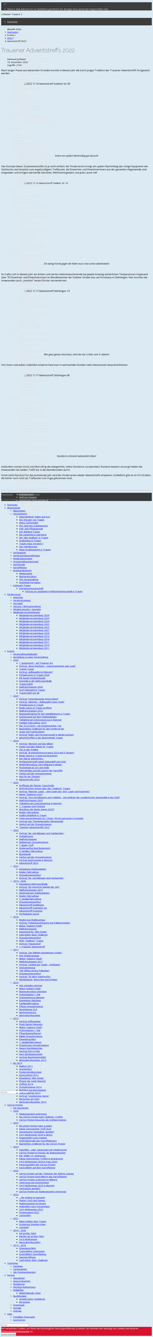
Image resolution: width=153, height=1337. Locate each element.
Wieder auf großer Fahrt (31, 982)
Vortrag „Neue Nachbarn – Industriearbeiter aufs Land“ (33, 215)
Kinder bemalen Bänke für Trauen (36, 746)
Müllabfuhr (18, 1045)
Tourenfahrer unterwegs (32, 1251)
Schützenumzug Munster (32, 997)
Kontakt (17, 1307)
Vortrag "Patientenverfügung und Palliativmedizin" (34, 594)
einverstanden (8, 1334)
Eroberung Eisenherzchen (32, 1224)
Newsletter (19, 1278)
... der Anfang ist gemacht (32, 1197)
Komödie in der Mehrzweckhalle (27, 236)
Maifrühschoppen (28, 497)
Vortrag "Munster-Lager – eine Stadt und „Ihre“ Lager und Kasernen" (33, 416)
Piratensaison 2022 (29, 1212)
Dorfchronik (19, 91)
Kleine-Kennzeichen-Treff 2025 (35, 1128)
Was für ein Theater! (29, 392)
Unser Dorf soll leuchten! (31, 312)
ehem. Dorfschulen (28, 46)
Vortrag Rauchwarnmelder (32, 741)
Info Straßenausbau (29, 955)
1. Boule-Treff (26, 503)
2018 (16, 916)
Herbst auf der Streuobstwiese (27, 388)
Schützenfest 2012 (29, 1075)
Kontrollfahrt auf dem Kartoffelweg (37, 1167)
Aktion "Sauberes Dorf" (31, 422)
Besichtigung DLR (28, 1009)
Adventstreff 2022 (28, 863)
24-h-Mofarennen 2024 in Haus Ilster (38, 1161)
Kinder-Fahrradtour (29, 455)
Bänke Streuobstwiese (30, 1036)
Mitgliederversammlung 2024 (34, 158)
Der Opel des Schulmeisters (33, 525)
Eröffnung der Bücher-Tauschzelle (30, 403)
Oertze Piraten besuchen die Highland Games (42, 1119)
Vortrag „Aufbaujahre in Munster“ (36, 671)
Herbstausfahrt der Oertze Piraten (37, 1164)
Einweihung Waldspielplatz (32, 868)
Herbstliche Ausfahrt (29, 1188)
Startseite (12, 21)
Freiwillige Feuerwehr (24, 1316)
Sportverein (19, 1319)
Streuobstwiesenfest (30, 652)
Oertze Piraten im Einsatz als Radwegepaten (42, 1152)
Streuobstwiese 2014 (30, 1086)
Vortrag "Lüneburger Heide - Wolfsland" (39, 964)
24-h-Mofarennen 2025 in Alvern (35, 1134)
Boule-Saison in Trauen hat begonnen (38, 755)
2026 (16, 204)
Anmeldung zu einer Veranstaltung (23, 200)
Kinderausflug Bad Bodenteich (34, 506)
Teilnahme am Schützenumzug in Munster (40, 719)
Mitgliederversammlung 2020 (34, 633)
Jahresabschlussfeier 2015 (32, 1060)
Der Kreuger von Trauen (31, 43)
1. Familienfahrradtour (30, 1042)
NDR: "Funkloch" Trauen (31, 940)
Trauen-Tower (26, 219)
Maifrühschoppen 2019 (31, 889)
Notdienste (19, 1039)
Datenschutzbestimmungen (15, 1331)
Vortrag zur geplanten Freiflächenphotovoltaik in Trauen (38, 120)
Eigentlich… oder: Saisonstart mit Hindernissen (43, 1149)
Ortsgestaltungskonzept (26, 88)
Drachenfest (25, 1069)
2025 (16, 252)
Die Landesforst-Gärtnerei (32, 58)
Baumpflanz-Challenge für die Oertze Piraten (34, 855)
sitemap (17, 1310)
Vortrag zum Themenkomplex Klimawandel (41, 821)
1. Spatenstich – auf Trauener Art (36, 662)
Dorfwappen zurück (29, 913)
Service (11, 1027)
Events (10, 190)
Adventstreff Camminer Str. (33, 907)
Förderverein (14, 129)
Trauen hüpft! (26, 240)
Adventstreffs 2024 (29, 395)
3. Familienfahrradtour (30, 568)
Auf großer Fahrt (27, 1233)
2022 (16, 485)
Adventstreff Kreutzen (30, 910)
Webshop (18, 134)
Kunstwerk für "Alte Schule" (33, 604)
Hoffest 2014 (26, 1083)
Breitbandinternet (22, 97)
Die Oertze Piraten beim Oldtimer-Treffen (41, 1116)
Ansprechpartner (21, 1281)
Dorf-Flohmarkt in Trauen (32, 246)
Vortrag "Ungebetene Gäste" (34, 1095)
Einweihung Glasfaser (30, 1000)
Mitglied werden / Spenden (27, 146)
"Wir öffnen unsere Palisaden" (34, 970)
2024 (16, 329)
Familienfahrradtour (29, 1003)
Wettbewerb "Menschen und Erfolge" (38, 979)
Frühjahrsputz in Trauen (31, 267)
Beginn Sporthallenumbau (32, 919)
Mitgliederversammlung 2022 (34, 164)
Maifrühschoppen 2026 (31, 243)
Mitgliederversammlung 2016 (34, 645)
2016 (16, 667)
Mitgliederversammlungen (26, 149)
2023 (16, 398)
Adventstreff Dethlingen (31, 904)
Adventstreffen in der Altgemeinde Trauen (30, 325)
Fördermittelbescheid (30, 1072)
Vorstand (18, 140)
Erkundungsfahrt (27, 1039)
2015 (16, 703)
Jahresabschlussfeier (29, 1015)
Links (9, 1071)
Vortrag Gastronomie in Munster (36, 860)
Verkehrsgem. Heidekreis (32, 1298)
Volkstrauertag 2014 (29, 1092)
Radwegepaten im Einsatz (32, 949)
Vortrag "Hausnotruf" (30, 943)
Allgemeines (19, 34)
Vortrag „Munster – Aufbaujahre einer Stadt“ (31, 263)
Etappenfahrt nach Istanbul (33, 1137)
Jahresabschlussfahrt (29, 1242)
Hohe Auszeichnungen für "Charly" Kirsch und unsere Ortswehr (32, 464)
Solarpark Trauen (22, 111)
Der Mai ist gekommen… (31, 362)
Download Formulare (29, 108)
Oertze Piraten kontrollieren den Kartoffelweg (43, 1176)
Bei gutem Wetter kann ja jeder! (35, 1125)
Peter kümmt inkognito (31, 1024)
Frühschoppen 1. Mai (29, 994)
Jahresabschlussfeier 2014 (32, 1101)
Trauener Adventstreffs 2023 (34, 482)
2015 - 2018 (19, 1245)
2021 (16, 529)
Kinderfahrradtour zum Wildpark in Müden (31, 373)
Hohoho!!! (24, 1227)
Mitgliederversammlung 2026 (34, 152)
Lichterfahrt (25, 1215)
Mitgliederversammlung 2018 (34, 176)
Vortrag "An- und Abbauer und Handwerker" (41, 833)
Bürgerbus (24, 1301)
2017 (16, 622)
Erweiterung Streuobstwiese (34, 1045)
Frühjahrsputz (26, 836)
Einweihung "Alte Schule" (31, 1077)
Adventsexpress (27, 697)
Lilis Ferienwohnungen (24, 1272)
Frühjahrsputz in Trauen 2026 (34, 228)
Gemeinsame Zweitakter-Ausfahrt (36, 1131)
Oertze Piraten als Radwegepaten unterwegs (42, 1191)
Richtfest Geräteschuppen (32, 1089)
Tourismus (12, 1011)
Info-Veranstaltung (28, 105)
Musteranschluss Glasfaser (33, 991)
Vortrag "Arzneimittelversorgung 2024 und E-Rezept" (34, 350)
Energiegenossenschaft (31, 114)
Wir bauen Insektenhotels (32, 231)
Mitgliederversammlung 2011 (34, 185)
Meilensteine (25, 100)
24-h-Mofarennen (28, 1239)
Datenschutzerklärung (28, 494)
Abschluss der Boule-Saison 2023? (36, 809)
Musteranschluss (27, 103)
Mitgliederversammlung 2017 (34, 179)
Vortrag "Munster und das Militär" (36, 743)
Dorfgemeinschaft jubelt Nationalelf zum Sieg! (31, 367)
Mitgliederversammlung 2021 (34, 630)
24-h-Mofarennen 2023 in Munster (37, 1185)
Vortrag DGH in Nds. (29, 1051)
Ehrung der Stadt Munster (32, 1080)
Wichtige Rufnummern (24, 1286)
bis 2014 (17, 747)
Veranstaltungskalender (25, 195)
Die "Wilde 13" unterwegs (32, 1155)
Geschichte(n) (20, 37)
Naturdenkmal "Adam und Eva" (34, 40)
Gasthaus (18, 1016)
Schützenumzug (27, 967)
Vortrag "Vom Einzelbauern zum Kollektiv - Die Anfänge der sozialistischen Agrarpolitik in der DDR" (34, 430)
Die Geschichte (21, 1107)
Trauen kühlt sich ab (29, 249)
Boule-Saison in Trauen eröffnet (35, 707)
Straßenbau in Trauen (30, 64)
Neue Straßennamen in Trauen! (35, 549)
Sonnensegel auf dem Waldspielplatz (30, 287)
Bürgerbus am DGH (29, 783)
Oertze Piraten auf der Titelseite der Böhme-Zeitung (46, 1173)
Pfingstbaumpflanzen (30, 1033)
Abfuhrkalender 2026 (30, 1292)
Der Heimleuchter (28, 546)
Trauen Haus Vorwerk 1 (31, 67)
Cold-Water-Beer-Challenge (33, 934)
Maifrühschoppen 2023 (31, 437)
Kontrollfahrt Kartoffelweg (32, 1254)
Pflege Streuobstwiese (31, 1006)
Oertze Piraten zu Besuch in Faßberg (38, 1179)
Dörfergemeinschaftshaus (26, 82)
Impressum (7, 494)
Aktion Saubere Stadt (30, 988)
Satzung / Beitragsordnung (27, 143)
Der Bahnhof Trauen (29, 55)
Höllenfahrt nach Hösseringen (34, 1206)
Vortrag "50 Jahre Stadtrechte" (35, 976)
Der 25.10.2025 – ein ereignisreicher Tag (30, 302)
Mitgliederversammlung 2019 (34, 636)
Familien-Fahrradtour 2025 (32, 297)
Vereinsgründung (22, 137)
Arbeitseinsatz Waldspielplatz (34, 892)
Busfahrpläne (20, 1295)
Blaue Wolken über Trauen (32, 1221)
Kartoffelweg (20, 94)
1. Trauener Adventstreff (32, 946)
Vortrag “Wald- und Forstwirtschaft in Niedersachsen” (29, 317)
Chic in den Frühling (28, 344)
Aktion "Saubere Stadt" (30, 598)
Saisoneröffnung (27, 1257)
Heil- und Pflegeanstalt (31, 528)
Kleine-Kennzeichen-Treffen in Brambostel (41, 1158)
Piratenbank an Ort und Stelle (34, 377)
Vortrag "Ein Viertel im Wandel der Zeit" (39, 886)
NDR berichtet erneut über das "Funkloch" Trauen (33, 409)
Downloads (19, 1059)
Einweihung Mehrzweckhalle (33, 883)
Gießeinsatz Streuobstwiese (33, 842)
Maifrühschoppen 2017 (31, 961)
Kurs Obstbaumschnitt (30, 1054)
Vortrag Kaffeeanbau (30, 1021)
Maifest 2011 (26, 1066)
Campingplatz (20, 1019)
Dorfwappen (19, 79)
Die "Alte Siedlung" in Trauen (33, 61)
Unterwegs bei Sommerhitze (34, 1182)
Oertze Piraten (15, 791)
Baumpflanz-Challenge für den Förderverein (41, 728)
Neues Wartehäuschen (30, 1048)
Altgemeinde (13, 507)
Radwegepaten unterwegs (33, 1113)
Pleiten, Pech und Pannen (32, 1200)
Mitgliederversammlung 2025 (34, 155)
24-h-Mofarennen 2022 (31, 1209)
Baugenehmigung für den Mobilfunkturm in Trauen (44, 713)
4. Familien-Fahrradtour (31, 509)
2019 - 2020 (19, 880)
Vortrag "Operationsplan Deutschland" (31, 257)
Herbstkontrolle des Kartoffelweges (38, 1140)
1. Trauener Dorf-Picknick (32, 446)
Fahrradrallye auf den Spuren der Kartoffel (40, 770)
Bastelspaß (25, 854)
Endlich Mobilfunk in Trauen (33, 458)
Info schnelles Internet (30, 985)
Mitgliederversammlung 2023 (34, 161)
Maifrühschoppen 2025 (31, 710)
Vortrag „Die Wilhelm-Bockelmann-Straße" (40, 952)
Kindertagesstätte (22, 85)
